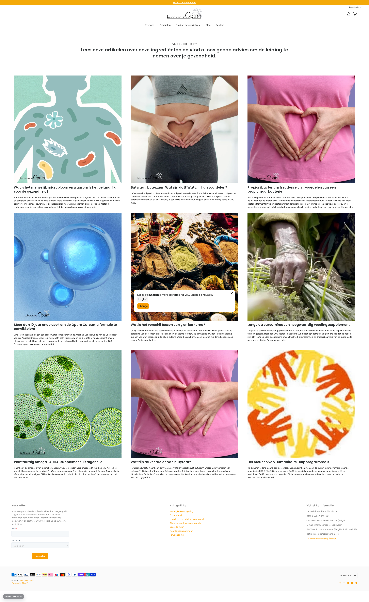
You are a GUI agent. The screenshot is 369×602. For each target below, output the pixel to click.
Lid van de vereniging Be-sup (321, 538)
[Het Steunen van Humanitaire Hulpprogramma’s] (301, 404)
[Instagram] (340, 583)
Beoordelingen (177, 527)
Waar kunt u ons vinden (181, 531)
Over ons (149, 25)
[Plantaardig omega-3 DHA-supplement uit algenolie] (68, 404)
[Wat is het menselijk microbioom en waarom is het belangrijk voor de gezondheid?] (68, 129)
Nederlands (345, 576)
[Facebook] (344, 583)
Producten (165, 25)
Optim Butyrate (188, 2)
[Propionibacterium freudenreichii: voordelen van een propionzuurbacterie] (301, 129)
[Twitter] (348, 583)
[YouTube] (352, 583)
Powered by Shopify (20, 583)
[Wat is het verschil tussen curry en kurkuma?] (184, 267)
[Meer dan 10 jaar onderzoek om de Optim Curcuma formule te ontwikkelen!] (68, 267)
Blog (208, 25)
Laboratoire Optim (26, 580)
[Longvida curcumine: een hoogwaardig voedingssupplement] (301, 267)
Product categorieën (187, 25)
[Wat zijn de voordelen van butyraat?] (184, 404)
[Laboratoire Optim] (184, 14)
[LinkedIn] (356, 583)
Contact (220, 25)
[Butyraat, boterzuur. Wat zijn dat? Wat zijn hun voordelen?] (184, 129)
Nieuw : (177, 2)
